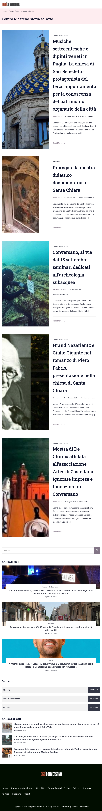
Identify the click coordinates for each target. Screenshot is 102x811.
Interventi (56, 162)
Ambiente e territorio (21, 788)
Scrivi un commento (85, 116)
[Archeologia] (25, 283)
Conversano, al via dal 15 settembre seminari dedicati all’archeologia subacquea (72, 267)
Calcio (51, 660)
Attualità (51, 624)
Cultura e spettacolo (60, 35)
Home (5, 788)
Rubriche (16, 794)
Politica (5, 794)
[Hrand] (25, 382)
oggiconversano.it (36, 806)
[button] (5, 806)
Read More (57, 143)
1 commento (83, 502)
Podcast (87, 788)
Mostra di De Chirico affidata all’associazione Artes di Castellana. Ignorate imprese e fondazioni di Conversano (73, 471)
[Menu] (99, 4)
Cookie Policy (65, 806)
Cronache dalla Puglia (59, 788)
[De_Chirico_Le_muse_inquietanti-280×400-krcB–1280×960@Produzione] (25, 487)
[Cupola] (25, 89)
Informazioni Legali (81, 806)
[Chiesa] (25, 194)
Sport (27, 794)
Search (97, 550)
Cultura (76, 788)
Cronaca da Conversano (50, 587)
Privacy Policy (52, 806)
